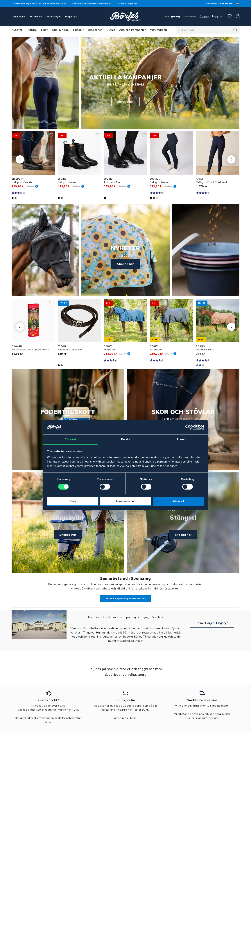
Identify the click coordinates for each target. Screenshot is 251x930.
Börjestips (71, 16)
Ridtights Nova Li (160, 182)
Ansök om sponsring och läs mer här (125, 598)
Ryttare (32, 30)
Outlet (110, 30)
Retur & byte (53, 16)
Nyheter (17, 30)
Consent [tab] (70, 439)
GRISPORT (18, 179)
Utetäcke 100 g (205, 349)
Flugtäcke (110, 349)
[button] (187, 16)
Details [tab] (125, 439)
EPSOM (62, 346)
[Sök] (235, 30)
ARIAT (199, 179)
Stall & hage (60, 30)
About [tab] (181, 439)
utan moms (211, 3)
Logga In (216, 16)
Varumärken (158, 30)
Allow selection (125, 501)
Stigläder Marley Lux (70, 349)
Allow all (178, 501)
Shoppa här (125, 101)
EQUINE (62, 179)
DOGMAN (17, 346)
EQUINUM (155, 179)
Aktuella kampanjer (132, 30)
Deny (72, 501)
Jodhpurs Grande (22, 182)
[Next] (231, 159)
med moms (225, 3)
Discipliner (95, 30)
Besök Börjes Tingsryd (212, 623)
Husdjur (78, 30)
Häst (44, 30)
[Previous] (20, 159)
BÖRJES (108, 346)
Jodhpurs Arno (112, 182)
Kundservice (19, 16)
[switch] (105, 486)
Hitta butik (36, 16)
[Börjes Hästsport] (125, 16)
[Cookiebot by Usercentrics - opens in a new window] (188, 427)
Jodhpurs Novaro (68, 182)
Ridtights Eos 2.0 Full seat (211, 182)
